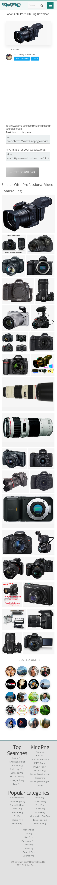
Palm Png (39, 797)
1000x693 (8, 466)
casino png (17, 757)
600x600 (40, 301)
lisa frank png (17, 776)
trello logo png (17, 769)
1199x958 (8, 251)
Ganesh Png (29, 852)
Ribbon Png (17, 812)
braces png (17, 765)
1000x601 (8, 526)
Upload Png (39, 770)
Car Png (28, 833)
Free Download (23, 172)
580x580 (7, 553)
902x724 (7, 490)
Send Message (22, 58)
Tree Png (40, 805)
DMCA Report (40, 763)
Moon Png (40, 812)
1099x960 (8, 328)
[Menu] (50, 5)
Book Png (28, 848)
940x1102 (8, 605)
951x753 (7, 301)
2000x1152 (33, 251)
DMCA (35, 58)
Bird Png (28, 837)
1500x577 (8, 409)
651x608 (7, 350)
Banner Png (28, 855)
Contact (40, 755)
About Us (40, 751)
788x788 (7, 274)
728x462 (31, 274)
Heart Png (17, 823)
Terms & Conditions (40, 759)
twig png (17, 783)
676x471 (29, 652)
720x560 (31, 578)
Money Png (28, 829)
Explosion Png (40, 819)
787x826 (37, 328)
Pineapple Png (28, 841)
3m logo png (17, 772)
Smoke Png (40, 808)
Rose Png (17, 808)
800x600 (34, 350)
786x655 (7, 578)
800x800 (34, 466)
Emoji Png (28, 844)
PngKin (17, 816)
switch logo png (17, 761)
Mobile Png (17, 819)
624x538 (36, 373)
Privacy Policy (39, 766)
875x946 (7, 652)
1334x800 (8, 230)
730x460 (35, 490)
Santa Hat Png (17, 805)
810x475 (40, 553)
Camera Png (40, 801)
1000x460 (8, 444)
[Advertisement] (28, 92)
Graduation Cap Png (40, 816)
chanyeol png (17, 780)
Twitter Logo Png (17, 801)
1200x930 (29, 605)
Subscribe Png (17, 797)
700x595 (7, 373)
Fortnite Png (40, 823)
